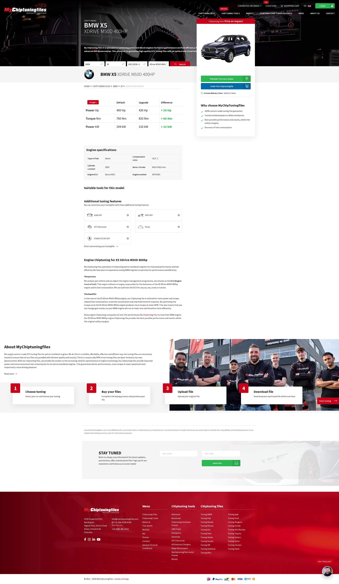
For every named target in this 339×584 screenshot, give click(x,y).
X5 (122, 86)
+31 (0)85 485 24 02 (120, 529)
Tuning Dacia (233, 548)
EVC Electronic (178, 540)
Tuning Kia (205, 529)
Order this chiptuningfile (221, 86)
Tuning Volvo (234, 541)
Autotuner (176, 518)
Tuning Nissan (207, 525)
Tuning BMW (206, 514)
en (305, 6)
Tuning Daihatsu (208, 548)
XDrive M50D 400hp (135, 86)
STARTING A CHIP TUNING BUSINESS (276, 13)
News (301, 13)
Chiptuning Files (207, 13)
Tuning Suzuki (207, 541)
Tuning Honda (234, 525)
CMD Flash (176, 529)
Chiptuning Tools (231, 13)
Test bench (147, 525)
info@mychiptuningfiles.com (125, 519)
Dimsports (176, 533)
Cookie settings (121, 579)
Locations (271, 6)
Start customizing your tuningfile (99, 246)
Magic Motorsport (179, 548)
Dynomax (175, 536)
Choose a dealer (221, 78)
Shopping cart (292, 6)
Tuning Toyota (234, 533)
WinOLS (249, 13)
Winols (174, 559)
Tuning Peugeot (235, 522)
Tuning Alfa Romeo (236, 529)
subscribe (217, 463)
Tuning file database (249, 6)
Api (143, 533)
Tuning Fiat (206, 518)
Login (322, 6)
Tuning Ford (233, 518)
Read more (9, 373)
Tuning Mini (206, 552)
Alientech (175, 514)
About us (315, 13)
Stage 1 (93, 102)
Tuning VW (205, 545)
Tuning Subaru (234, 537)
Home (87, 86)
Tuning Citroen (234, 545)
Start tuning (325, 401)
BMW (115, 86)
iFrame (145, 537)
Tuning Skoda (207, 537)
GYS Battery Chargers (181, 544)
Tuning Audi (233, 514)
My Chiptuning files (148, 314)
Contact (330, 13)
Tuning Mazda (207, 522)
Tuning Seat (206, 533)
